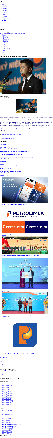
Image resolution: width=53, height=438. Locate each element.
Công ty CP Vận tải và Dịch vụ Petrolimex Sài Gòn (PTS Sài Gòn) (9, 423)
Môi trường (4, 13)
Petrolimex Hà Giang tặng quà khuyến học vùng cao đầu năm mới (10, 165)
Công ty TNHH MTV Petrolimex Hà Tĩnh (6, 389)
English (3, 26)
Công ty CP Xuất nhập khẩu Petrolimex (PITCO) (7, 431)
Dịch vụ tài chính (5, 8)
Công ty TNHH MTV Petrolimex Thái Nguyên (7, 400)
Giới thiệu (3, 4)
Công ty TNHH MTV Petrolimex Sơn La (6, 399)
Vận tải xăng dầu (5, 6)
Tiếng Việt (3, 374)
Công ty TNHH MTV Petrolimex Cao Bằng (7, 385)
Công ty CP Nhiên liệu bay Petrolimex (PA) (7, 414)
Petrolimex (3, 134)
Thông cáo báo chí (5, 16)
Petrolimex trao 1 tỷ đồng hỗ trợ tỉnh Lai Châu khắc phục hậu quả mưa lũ (11, 148)
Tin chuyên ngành (5, 17)
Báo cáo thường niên (5, 41)
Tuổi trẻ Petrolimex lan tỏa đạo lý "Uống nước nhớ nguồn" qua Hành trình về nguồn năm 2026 (14, 151)
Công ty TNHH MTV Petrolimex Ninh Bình (7, 395)
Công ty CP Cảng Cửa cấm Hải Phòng (6, 422)
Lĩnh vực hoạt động (4, 35)
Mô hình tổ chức (2, 33)
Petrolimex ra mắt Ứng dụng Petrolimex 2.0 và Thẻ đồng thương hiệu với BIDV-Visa (14, 204)
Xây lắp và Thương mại (6, 39)
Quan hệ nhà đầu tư (5, 10)
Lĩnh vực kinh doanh (6, 33)
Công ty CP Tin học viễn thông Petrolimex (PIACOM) (8, 427)
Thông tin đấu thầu (5, 19)
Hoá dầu (4, 7)
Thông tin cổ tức (5, 12)
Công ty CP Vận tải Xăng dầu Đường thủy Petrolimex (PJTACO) (9, 419)
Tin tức (2, 15)
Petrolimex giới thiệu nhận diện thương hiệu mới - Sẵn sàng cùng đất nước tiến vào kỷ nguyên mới (16, 234)
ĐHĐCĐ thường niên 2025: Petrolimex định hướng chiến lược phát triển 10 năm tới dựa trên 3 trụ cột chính (18, 353)
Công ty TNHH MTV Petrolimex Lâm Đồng (7, 393)
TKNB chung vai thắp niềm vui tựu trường (6, 168)
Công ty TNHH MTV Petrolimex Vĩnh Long (7, 402)
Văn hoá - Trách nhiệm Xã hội (6, 18)
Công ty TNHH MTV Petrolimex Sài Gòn (6, 398)
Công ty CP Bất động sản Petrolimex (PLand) (7, 432)
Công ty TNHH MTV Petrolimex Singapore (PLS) (7, 410)
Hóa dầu (5, 134)
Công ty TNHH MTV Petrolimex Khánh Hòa (7, 391)
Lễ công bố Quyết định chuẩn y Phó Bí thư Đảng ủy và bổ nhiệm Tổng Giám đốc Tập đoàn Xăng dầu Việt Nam (18, 315)
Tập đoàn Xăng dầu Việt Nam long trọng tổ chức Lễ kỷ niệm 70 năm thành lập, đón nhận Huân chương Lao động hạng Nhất (20, 255)
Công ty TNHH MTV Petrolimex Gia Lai (6, 387)
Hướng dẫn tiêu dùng (14, 33)
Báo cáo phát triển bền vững (6, 11)
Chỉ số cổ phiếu (10, 33)
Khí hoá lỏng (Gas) (5, 37)
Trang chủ (3, 52)
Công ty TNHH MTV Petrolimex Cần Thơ (7, 386)
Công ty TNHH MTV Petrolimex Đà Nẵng (7, 404)
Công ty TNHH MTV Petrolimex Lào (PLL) (7, 409)
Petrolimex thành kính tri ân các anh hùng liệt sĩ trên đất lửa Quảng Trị (11, 154)
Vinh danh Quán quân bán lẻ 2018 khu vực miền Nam (8, 162)
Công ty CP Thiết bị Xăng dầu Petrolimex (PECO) (7, 429)
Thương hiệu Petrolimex (23, 33)
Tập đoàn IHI (8, 134)
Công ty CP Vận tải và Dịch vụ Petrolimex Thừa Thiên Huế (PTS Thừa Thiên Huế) (11, 424)
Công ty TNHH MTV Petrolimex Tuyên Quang (7, 401)
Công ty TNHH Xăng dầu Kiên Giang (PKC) (7, 434)
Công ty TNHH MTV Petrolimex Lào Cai (6, 392)
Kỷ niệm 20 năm (12, 134)
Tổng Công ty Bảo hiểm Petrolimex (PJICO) (7, 418)
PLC (6, 134)
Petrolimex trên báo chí (4, 291)
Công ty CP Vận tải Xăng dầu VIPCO (6, 420)
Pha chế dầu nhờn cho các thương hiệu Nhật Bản (7, 138)
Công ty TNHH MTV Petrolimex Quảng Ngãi (7, 396)
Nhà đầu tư (3, 9)
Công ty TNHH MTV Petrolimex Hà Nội (6, 388)
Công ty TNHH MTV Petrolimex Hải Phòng (7, 390)
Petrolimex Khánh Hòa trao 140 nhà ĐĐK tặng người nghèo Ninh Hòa (10, 171)
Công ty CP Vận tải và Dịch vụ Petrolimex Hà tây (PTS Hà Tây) (9, 426)
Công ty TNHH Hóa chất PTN (5, 433)
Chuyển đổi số (19, 33)
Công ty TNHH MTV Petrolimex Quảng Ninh (7, 397)
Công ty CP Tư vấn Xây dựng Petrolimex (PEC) (7, 428)
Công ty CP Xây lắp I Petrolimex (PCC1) (6, 430)
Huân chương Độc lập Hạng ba (17, 134)
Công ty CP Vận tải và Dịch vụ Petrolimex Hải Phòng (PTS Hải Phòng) (10, 421)
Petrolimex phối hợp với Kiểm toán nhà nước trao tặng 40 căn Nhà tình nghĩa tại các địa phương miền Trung (16, 157)
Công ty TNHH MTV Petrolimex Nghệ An (7, 394)
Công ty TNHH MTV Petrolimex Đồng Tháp (7, 405)
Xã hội (4, 14)
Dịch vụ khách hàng (4, 20)
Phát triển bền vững (4, 43)
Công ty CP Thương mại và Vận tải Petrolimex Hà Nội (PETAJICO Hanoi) (10, 425)
